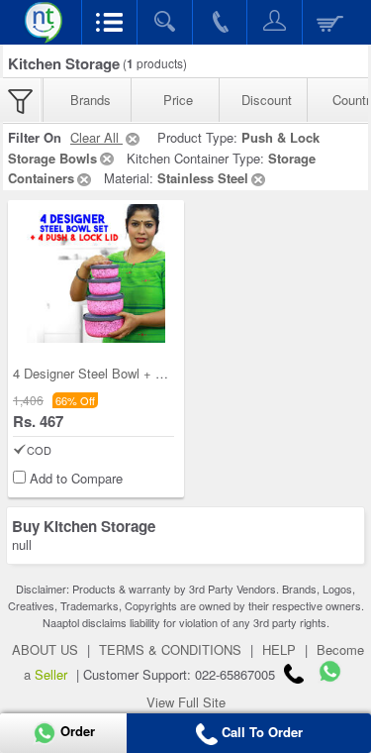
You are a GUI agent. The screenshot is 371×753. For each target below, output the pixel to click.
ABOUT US (45, 649)
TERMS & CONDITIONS (170, 649)
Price (178, 99)
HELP (279, 649)
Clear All (96, 137)
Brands (90, 99)
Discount (266, 99)
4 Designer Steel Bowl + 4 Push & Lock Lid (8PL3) (158, 373)
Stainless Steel (202, 177)
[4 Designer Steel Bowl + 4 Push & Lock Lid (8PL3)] (96, 273)
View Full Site (186, 702)
